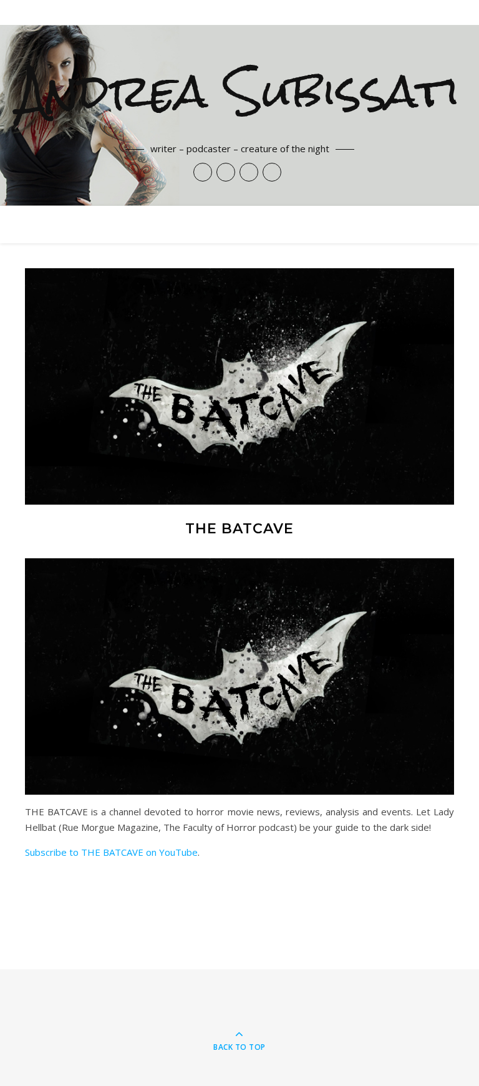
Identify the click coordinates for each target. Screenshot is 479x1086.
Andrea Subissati (239, 91)
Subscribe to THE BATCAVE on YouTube (111, 852)
